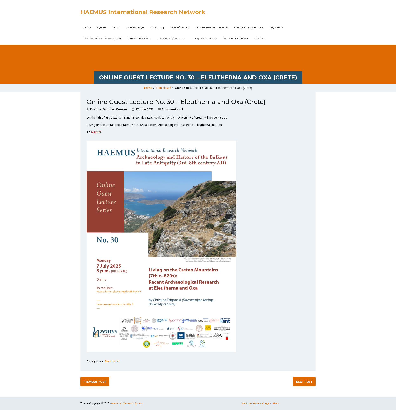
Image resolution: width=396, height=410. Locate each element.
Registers (275, 27)
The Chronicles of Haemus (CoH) (103, 38)
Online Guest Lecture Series (212, 27)
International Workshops (248, 27)
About (116, 27)
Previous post (95, 382)
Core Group (158, 27)
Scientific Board (180, 27)
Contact (259, 38)
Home (87, 27)
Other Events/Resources (171, 38)
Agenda (101, 27)
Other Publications (139, 38)
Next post (304, 382)
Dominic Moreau (115, 109)
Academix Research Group (126, 403)
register (96, 132)
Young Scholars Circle (204, 38)
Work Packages (135, 27)
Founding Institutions (236, 38)
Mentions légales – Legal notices (260, 403)
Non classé (163, 88)
